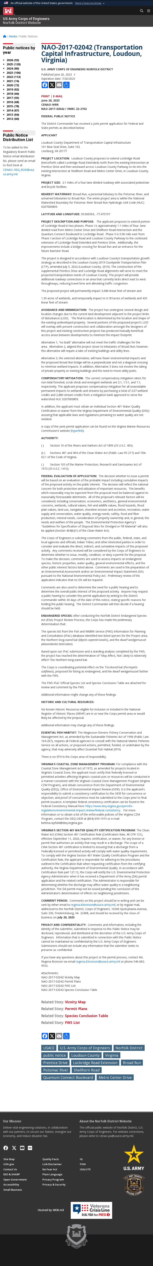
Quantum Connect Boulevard (68, 1077)
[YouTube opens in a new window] (22, 1148)
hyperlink (77, 431)
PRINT (45, 96)
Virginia (111, 1055)
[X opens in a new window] (14, 1148)
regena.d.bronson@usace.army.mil (93, 905)
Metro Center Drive (115, 1077)
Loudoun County (85, 1055)
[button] (90, 3)
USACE (48, 1047)
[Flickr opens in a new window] (30, 1148)
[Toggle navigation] (147, 11)
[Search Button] (140, 11)
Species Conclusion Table (86, 1015)
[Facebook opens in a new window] (5, 1148)
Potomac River (55, 1070)
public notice (54, 1055)
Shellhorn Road (87, 1070)
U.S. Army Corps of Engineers (85, 1047)
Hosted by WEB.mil (51, 1210)
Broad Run (132, 1062)
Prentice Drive (55, 1062)
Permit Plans (76, 1008)
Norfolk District (129, 1047)
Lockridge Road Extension (95, 1062)
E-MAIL (58, 96)
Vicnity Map (75, 1001)
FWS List (72, 1022)
